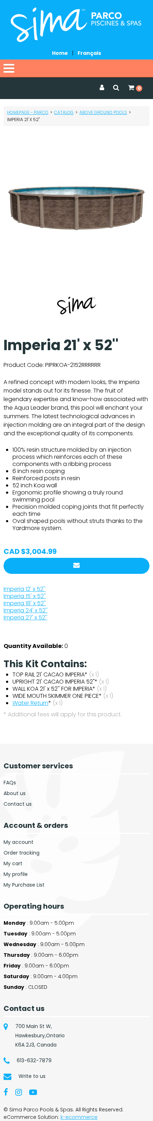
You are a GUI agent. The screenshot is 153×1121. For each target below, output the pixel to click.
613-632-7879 (34, 1060)
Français (89, 53)
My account (18, 842)
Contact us (18, 804)
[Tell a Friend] (76, 566)
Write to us (32, 1076)
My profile (16, 874)
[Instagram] (18, 1091)
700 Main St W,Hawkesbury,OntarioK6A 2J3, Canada (40, 1035)
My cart (13, 863)
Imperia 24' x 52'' (26, 610)
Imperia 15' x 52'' (25, 596)
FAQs (10, 782)
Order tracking (21, 852)
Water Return (30, 703)
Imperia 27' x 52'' (25, 617)
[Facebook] (6, 1091)
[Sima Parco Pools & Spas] (76, 24)
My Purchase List (24, 884)
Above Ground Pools (103, 112)
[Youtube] (33, 1091)
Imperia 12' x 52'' (25, 589)
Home (60, 53)
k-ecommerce (78, 1117)
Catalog (64, 112)
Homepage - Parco (27, 112)
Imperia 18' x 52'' (25, 603)
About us (15, 793)
